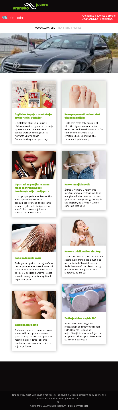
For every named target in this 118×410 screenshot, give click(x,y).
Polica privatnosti (78, 405)
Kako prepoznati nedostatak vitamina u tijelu (82, 116)
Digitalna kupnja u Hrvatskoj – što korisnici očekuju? (33, 116)
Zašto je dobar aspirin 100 (80, 318)
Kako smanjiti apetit (77, 185)
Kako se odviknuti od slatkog (82, 252)
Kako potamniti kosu (28, 258)
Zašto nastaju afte (26, 325)
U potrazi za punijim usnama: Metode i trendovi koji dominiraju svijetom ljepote (32, 188)
